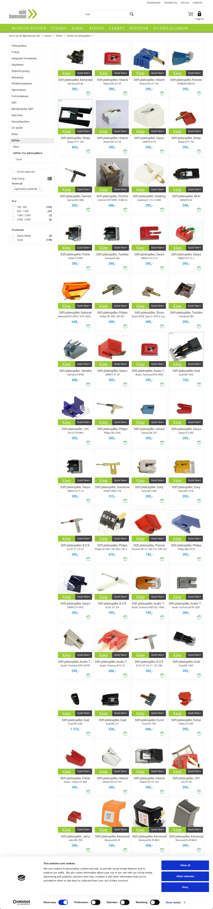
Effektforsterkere (21, 83)
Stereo (59, 28)
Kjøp (66, 73)
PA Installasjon (171, 28)
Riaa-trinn (16, 115)
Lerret (117, 28)
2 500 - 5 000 (23, 219)
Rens (16, 146)
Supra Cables (23, 235)
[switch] (95, 902)
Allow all (185, 865)
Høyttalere (17, 64)
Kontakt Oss (171, 2)
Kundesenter (154, 2)
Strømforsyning (20, 71)
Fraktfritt (197, 2)
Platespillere (18, 45)
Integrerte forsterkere (24, 58)
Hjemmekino (18, 90)
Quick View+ (83, 73)
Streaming (17, 77)
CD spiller (17, 127)
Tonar (19, 240)
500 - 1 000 (22, 211)
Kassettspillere (20, 121)
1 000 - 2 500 (23, 215)
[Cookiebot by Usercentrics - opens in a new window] (21, 902)
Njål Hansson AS (31, 36)
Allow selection (185, 876)
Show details (173, 902)
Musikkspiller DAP (22, 109)
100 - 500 (21, 207)
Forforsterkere (19, 96)
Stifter (59, 36)
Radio (14, 134)
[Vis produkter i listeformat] (49, 179)
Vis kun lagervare (25, 171)
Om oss (185, 2)
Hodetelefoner (29, 28)
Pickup (15, 52)
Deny (185, 887)
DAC (14, 102)
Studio (96, 28)
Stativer (139, 28)
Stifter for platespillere (79, 36)
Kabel (78, 28)
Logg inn (199, 19)
